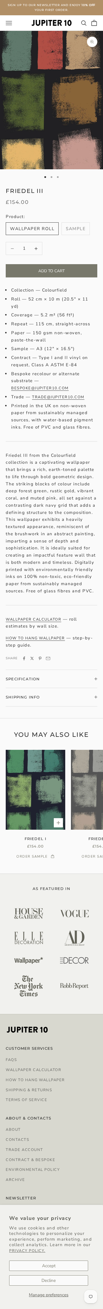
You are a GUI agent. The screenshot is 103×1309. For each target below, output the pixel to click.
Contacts (17, 1139)
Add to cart (51, 271)
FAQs (11, 1059)
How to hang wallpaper (35, 638)
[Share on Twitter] (32, 658)
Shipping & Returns (29, 1090)
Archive (15, 1179)
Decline (48, 1280)
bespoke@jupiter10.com (40, 388)
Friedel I (36, 838)
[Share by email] (48, 658)
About (13, 1129)
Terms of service (26, 1100)
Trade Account (24, 1149)
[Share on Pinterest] (40, 658)
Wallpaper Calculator (33, 1070)
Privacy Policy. (27, 1250)
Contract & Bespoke (30, 1159)
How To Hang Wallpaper (35, 1080)
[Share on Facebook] (24, 658)
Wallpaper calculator (33, 619)
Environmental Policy (33, 1169)
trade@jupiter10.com (58, 397)
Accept (49, 1266)
